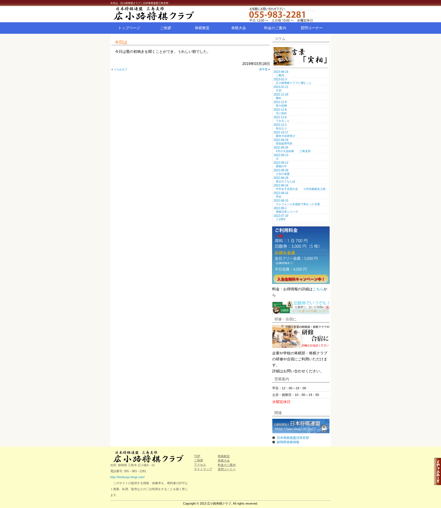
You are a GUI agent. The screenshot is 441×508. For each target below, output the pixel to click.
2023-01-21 (281, 87)
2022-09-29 (281, 140)
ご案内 (280, 75)
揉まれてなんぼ (285, 181)
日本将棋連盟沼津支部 (293, 438)
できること (283, 120)
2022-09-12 (281, 162)
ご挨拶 (165, 28)
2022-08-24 (281, 185)
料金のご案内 (275, 28)
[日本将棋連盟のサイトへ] (301, 432)
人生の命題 (283, 173)
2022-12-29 (281, 94)
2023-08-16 (281, 71)
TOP (197, 456)
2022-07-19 (281, 215)
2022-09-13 (281, 155)
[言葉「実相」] (301, 64)
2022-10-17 (281, 132)
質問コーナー (312, 28)
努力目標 (281, 105)
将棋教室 (202, 28)
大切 (278, 90)
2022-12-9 (280, 102)
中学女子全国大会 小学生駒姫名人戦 (300, 189)
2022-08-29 (281, 170)
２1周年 (281, 219)
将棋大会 (238, 28)
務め (278, 98)
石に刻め (281, 113)
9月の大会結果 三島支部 (293, 151)
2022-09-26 (281, 147)
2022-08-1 (280, 208)
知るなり (281, 128)
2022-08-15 (281, 200)
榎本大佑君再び (285, 136)
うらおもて (120, 69)
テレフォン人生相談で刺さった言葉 (298, 204)
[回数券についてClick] (301, 313)
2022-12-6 (280, 117)
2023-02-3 (280, 79)
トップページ (129, 28)
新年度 (263, 69)
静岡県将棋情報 (288, 442)
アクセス (200, 464)
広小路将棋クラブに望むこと (294, 83)
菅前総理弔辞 (284, 143)
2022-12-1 (280, 125)
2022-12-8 (280, 109)
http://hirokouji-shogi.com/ (127, 477)
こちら (318, 289)
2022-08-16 (281, 193)
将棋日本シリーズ (287, 211)
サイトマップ (203, 469)
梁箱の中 (281, 166)
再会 (278, 196)
